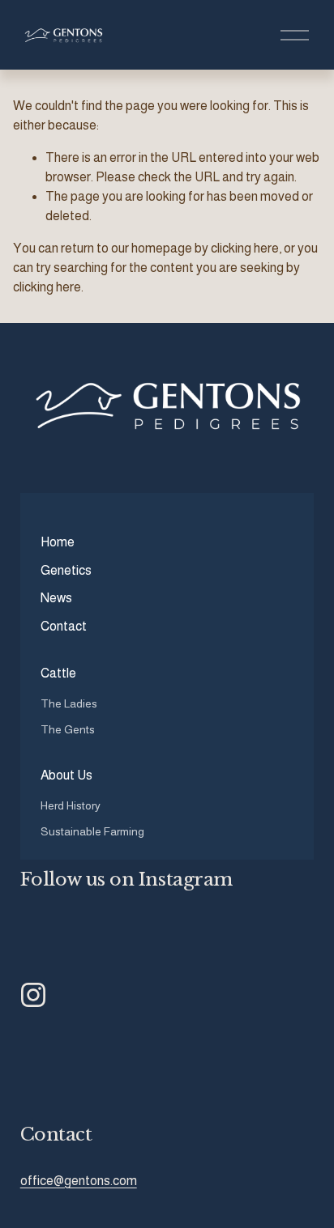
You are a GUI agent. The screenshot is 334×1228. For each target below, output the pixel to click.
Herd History (71, 805)
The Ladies (69, 703)
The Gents (68, 729)
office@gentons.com (78, 1181)
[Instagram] (33, 995)
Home (58, 542)
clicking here (245, 248)
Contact (64, 626)
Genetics (66, 570)
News (56, 598)
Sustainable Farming (92, 831)
